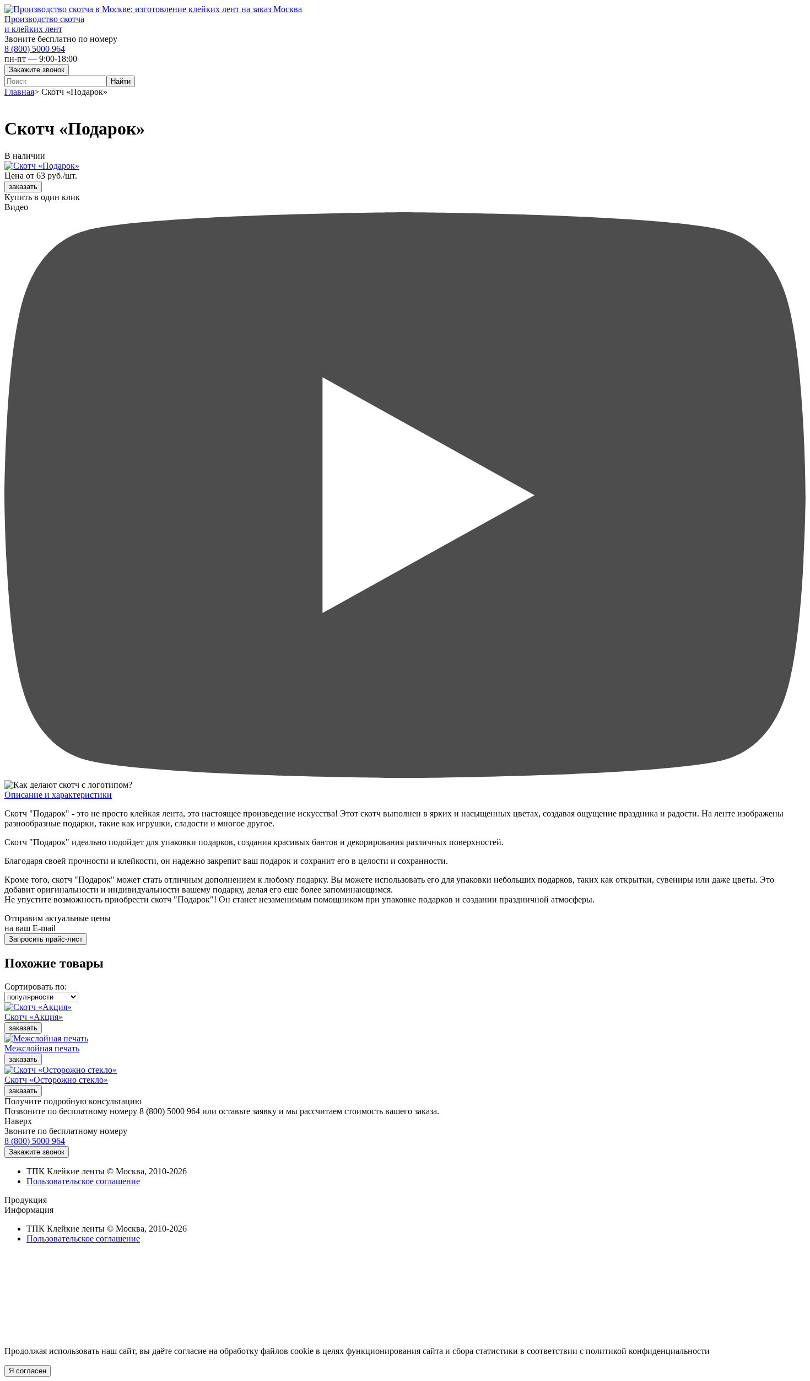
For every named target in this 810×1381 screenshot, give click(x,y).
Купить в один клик (42, 197)
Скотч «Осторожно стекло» (56, 1079)
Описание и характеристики (58, 794)
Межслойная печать (41, 1048)
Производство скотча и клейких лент (44, 24)
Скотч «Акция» (33, 1017)
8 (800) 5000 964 (34, 48)
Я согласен (27, 1371)
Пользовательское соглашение (83, 1181)
